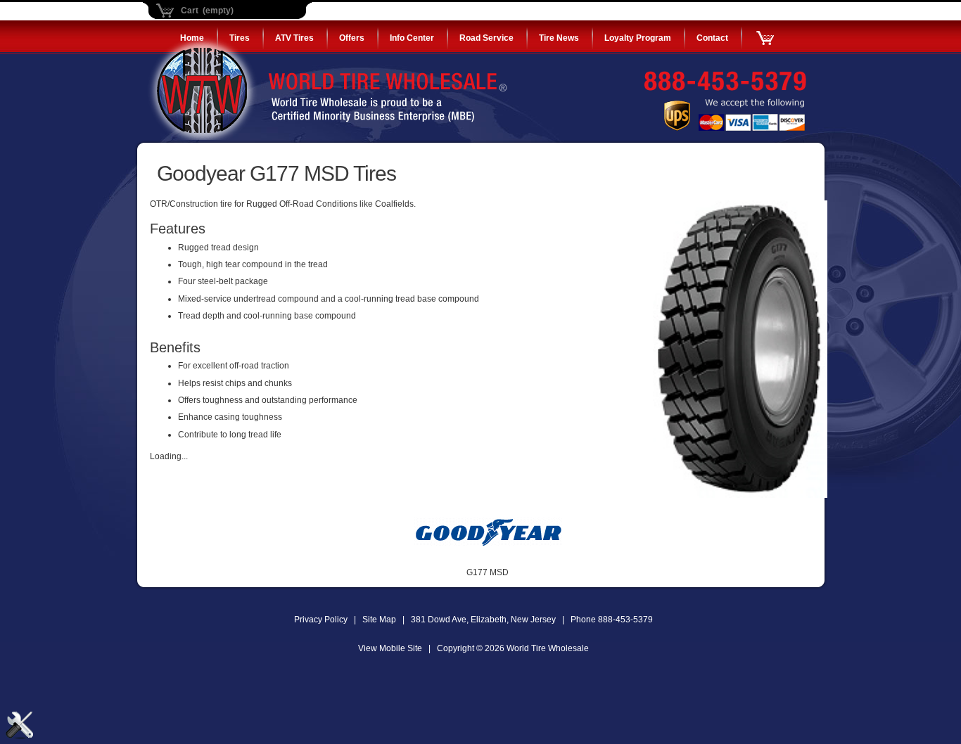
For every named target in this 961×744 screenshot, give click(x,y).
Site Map (379, 619)
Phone (612, 619)
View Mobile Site (390, 648)
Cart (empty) (207, 10)
